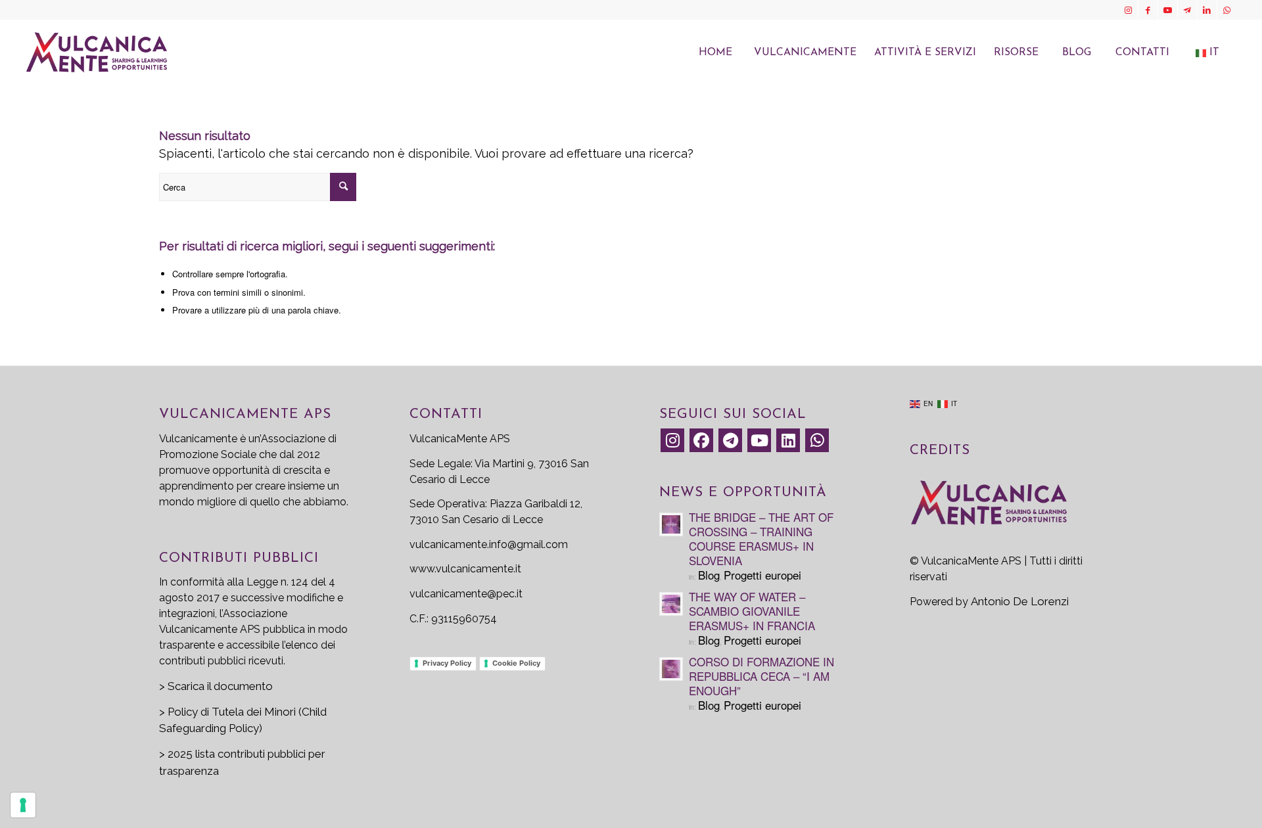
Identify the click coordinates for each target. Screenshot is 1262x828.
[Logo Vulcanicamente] (96, 52)
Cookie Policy (516, 663)
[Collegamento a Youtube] (1167, 10)
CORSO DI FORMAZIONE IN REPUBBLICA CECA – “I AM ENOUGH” (761, 676)
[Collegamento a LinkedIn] (1207, 10)
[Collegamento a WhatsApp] (1227, 10)
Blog (709, 574)
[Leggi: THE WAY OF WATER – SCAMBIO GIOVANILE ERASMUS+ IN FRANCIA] (671, 604)
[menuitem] (715, 52)
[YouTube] (759, 440)
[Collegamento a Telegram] (1187, 10)
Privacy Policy (447, 663)
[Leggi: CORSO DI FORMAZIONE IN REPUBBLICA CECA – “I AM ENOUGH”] (671, 669)
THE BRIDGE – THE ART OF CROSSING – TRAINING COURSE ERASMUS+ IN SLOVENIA (761, 538)
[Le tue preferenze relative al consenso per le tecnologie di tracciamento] (23, 805)
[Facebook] (701, 440)
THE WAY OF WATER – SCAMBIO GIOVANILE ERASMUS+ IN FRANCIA (752, 610)
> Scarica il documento (216, 686)
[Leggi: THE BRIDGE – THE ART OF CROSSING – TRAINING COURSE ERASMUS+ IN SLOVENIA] (671, 524)
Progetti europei (762, 574)
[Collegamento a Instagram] (1128, 10)
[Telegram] (730, 440)
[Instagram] (672, 440)
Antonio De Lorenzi (1020, 601)
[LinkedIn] (788, 440)
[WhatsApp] (817, 440)
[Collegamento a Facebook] (1147, 10)
